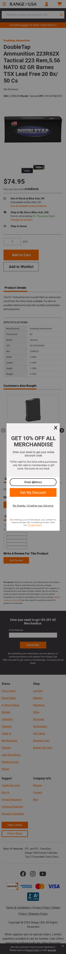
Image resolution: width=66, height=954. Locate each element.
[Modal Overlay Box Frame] (33, 477)
